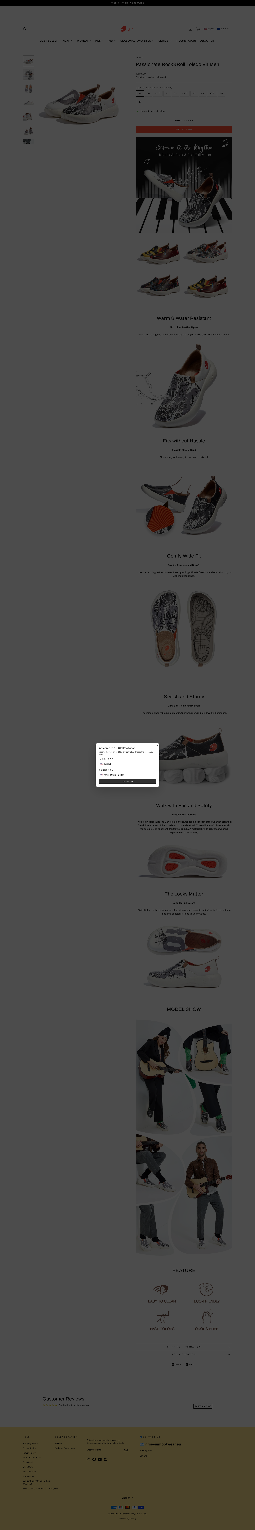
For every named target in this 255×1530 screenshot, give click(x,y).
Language (106, 759)
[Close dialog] (157, 745)
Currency (106, 770)
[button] (127, 764)
